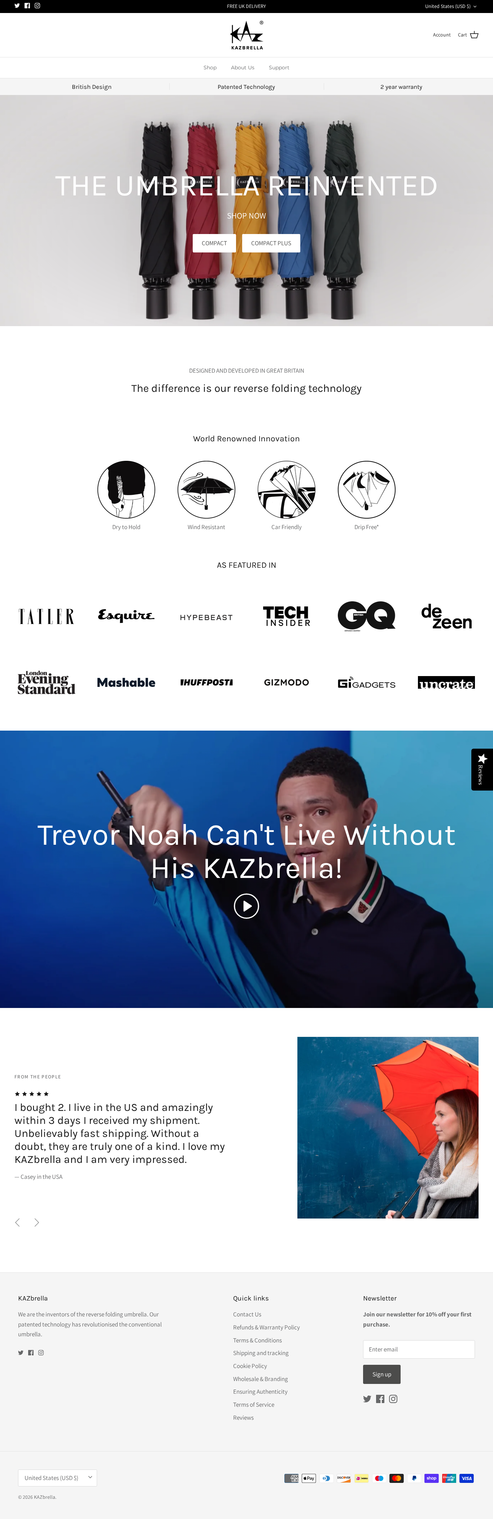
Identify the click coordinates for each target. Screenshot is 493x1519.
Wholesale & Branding (260, 1379)
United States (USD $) (448, 6)
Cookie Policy (250, 1366)
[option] (246, 1127)
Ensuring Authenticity (260, 1391)
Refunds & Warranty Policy (266, 1327)
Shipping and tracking (261, 1353)
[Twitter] (17, 5)
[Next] (37, 1222)
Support (279, 67)
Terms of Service (253, 1404)
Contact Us (247, 1314)
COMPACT (214, 243)
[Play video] (246, 906)
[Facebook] (27, 5)
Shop (210, 67)
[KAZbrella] (247, 35)
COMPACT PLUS (271, 243)
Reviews (243, 1417)
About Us (242, 67)
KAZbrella (44, 1497)
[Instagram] (37, 5)
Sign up (381, 1374)
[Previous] (17, 1222)
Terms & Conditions (257, 1340)
